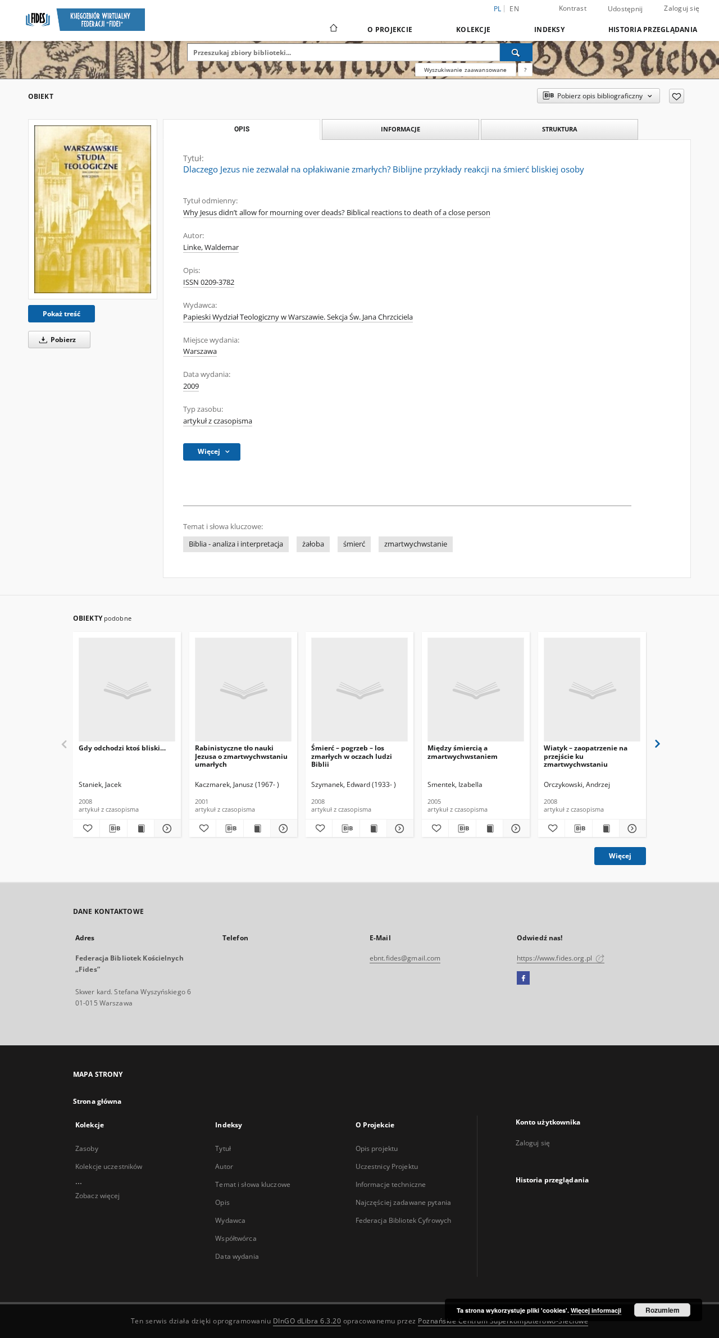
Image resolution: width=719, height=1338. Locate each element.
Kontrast (572, 8)
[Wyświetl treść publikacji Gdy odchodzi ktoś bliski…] (141, 828)
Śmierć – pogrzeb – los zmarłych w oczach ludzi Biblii (351, 755)
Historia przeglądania (652, 29)
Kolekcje (473, 29)
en (514, 8)
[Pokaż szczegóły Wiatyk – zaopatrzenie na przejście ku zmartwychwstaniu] (631, 828)
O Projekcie (389, 29)
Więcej (620, 856)
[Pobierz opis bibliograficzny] (113, 828)
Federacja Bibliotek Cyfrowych (403, 1220)
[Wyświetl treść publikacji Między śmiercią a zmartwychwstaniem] (489, 828)
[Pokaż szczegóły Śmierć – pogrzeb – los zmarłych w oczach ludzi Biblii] (398, 828)
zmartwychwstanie (415, 544)
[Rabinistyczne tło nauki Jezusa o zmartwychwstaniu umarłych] (243, 690)
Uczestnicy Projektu (387, 1166)
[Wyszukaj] (516, 52)
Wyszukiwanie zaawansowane (465, 70)
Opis (222, 1202)
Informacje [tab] (400, 129)
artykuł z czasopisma (217, 421)
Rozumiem (662, 1310)
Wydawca (230, 1220)
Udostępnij (625, 8)
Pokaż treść (61, 313)
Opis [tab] (241, 129)
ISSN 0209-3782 (208, 282)
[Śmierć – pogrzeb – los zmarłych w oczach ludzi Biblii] (359, 690)
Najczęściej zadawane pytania (403, 1202)
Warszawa (200, 351)
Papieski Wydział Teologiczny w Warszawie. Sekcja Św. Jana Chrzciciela (298, 317)
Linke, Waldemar (211, 247)
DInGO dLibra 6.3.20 (307, 1321)
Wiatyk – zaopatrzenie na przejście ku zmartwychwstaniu (585, 755)
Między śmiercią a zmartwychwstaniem (462, 752)
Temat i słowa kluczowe (252, 1184)
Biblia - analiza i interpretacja (236, 544)
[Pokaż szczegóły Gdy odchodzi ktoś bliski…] (166, 828)
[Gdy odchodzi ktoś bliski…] (127, 690)
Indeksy (549, 29)
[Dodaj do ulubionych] (676, 96)
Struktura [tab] (559, 129)
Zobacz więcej (97, 1195)
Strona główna (97, 1101)
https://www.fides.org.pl (555, 958)
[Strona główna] (332, 29)
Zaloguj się (681, 8)
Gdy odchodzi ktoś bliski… (122, 748)
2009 (191, 386)
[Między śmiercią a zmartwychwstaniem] (476, 690)
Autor (224, 1166)
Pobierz (62, 339)
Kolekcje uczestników (108, 1166)
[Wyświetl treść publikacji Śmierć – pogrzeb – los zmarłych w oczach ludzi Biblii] (373, 828)
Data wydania (236, 1256)
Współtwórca (235, 1238)
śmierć (354, 544)
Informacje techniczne (391, 1184)
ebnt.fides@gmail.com (405, 958)
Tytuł (223, 1148)
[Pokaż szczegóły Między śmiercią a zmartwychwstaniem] (515, 828)
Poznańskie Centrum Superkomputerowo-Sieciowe (503, 1321)
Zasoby (86, 1148)
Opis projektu (377, 1148)
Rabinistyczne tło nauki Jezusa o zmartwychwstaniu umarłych (241, 755)
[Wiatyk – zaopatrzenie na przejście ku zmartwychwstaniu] (592, 690)
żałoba (313, 544)
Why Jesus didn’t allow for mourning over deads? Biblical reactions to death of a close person (336, 212)
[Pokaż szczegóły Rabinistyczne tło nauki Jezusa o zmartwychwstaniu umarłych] (282, 828)
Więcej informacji (596, 1310)
